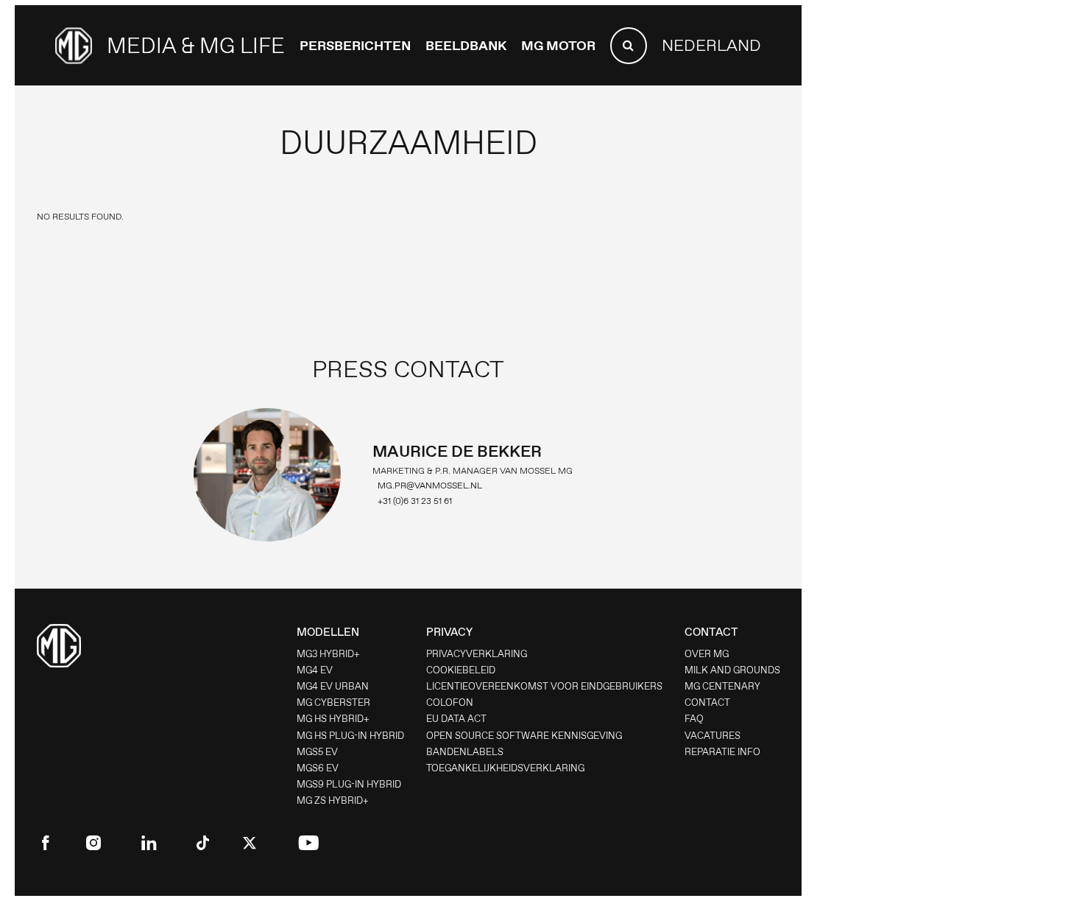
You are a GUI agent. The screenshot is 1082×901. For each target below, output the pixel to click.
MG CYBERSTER (333, 702)
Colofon (449, 702)
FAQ (694, 718)
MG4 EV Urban (333, 686)
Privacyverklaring (476, 654)
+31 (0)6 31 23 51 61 (415, 501)
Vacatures (712, 735)
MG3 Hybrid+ (328, 654)
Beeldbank (465, 46)
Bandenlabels (464, 752)
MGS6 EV (318, 768)
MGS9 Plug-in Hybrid (349, 784)
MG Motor (558, 46)
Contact (707, 702)
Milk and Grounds (732, 670)
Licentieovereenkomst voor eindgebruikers (544, 686)
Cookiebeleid (460, 670)
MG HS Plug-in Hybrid (350, 735)
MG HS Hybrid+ (333, 718)
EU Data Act (456, 718)
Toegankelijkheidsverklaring (505, 768)
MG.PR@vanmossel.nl (430, 485)
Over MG (707, 654)
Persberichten (355, 46)
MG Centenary (722, 686)
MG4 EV (315, 670)
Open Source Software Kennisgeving (524, 735)
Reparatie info (722, 752)
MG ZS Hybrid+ (333, 800)
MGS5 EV (317, 752)
